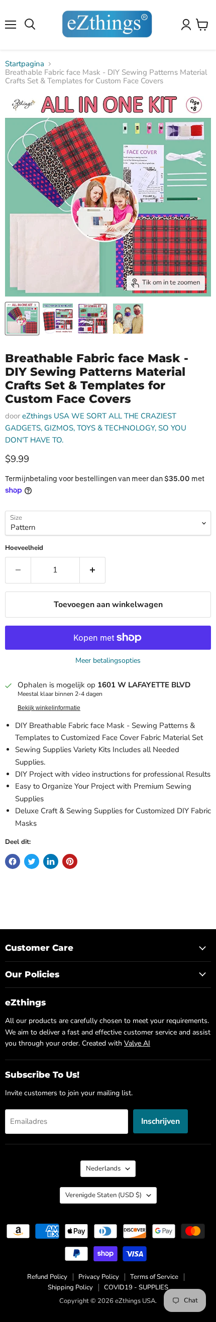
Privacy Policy (98, 1276)
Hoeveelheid (24, 548)
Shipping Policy (70, 1287)
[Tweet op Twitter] (31, 861)
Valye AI (137, 1043)
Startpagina (24, 64)
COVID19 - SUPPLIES (136, 1287)
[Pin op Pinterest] (69, 861)
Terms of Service (154, 1276)
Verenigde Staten (103, 1195)
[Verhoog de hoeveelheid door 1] (92, 570)
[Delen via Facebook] (12, 861)
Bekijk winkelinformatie (49, 707)
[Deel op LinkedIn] (50, 861)
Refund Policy (47, 1276)
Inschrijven (160, 1121)
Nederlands (103, 1168)
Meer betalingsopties (108, 661)
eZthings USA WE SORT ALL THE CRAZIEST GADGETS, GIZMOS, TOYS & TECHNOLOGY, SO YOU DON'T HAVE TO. (95, 428)
